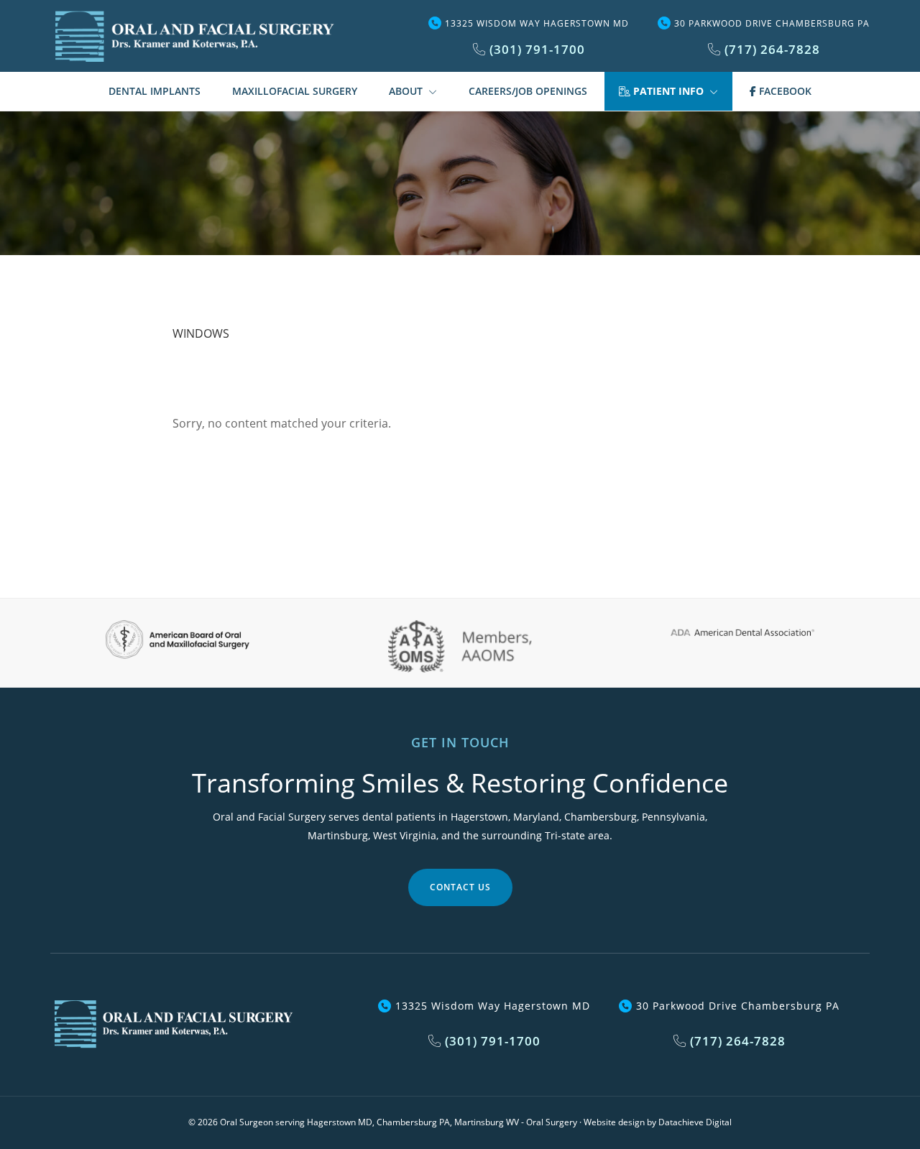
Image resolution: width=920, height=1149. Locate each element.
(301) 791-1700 (535, 49)
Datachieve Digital (695, 1122)
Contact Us (460, 887)
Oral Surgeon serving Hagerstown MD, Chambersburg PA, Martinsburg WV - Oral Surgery (398, 1122)
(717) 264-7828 (770, 49)
